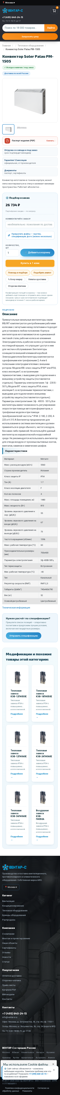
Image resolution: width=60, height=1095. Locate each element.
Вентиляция (8, 901)
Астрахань (41, 1057)
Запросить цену (30, 36)
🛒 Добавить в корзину (37, 252)
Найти (51, 27)
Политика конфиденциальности (19, 1088)
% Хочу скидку (15, 279)
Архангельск (27, 1057)
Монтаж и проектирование (16, 938)
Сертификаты (9, 948)
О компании (8, 933)
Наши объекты (9, 943)
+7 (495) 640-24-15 (37, 1074)
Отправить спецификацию (23, 635)
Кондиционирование (13, 905)
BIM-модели (8, 994)
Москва (6, 1052)
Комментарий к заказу (18, 219)
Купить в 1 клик (30, 263)
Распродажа (8, 919)
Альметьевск (27, 1052)
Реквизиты (27, 1091)
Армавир (6, 1057)
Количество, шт (12, 246)
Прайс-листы (9, 985)
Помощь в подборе (18, 273)
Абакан (15, 1052)
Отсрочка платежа (17, 286)
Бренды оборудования (14, 915)
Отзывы (6, 952)
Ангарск (40, 1052)
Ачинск (51, 1057)
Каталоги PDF (9, 989)
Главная (6, 45)
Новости (6, 957)
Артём (16, 1057)
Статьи (5, 961)
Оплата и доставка (37, 279)
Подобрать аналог (42, 273)
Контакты (7, 999)
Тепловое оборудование (31, 45)
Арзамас (50, 1052)
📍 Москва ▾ (8, 2)
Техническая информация (16, 607)
